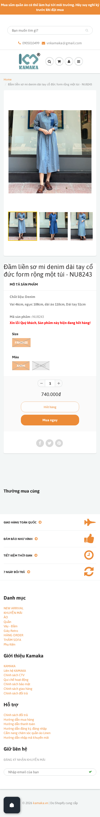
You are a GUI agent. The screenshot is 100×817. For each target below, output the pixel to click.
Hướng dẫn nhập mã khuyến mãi (26, 737)
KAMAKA (10, 666)
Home (7, 79)
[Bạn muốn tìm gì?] (86, 30)
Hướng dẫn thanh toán (19, 724)
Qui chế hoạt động (16, 680)
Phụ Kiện (9, 644)
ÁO (6, 617)
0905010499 (30, 43)
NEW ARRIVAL (13, 608)
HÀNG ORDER (13, 635)
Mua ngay (50, 420)
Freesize (21, 342)
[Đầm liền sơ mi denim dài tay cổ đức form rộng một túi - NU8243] (50, 152)
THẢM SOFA (12, 640)
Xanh (21, 366)
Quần (7, 622)
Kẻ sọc (40, 366)
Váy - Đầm (10, 626)
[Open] (12, 805)
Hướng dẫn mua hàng (19, 719)
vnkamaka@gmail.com (64, 43)
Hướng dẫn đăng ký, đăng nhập (25, 728)
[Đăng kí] (90, 772)
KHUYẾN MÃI (13, 613)
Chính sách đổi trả (16, 693)
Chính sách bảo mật (17, 684)
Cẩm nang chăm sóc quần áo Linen (27, 733)
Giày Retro (11, 631)
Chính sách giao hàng (18, 689)
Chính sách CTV (14, 675)
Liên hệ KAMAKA (15, 671)
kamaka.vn (40, 803)
